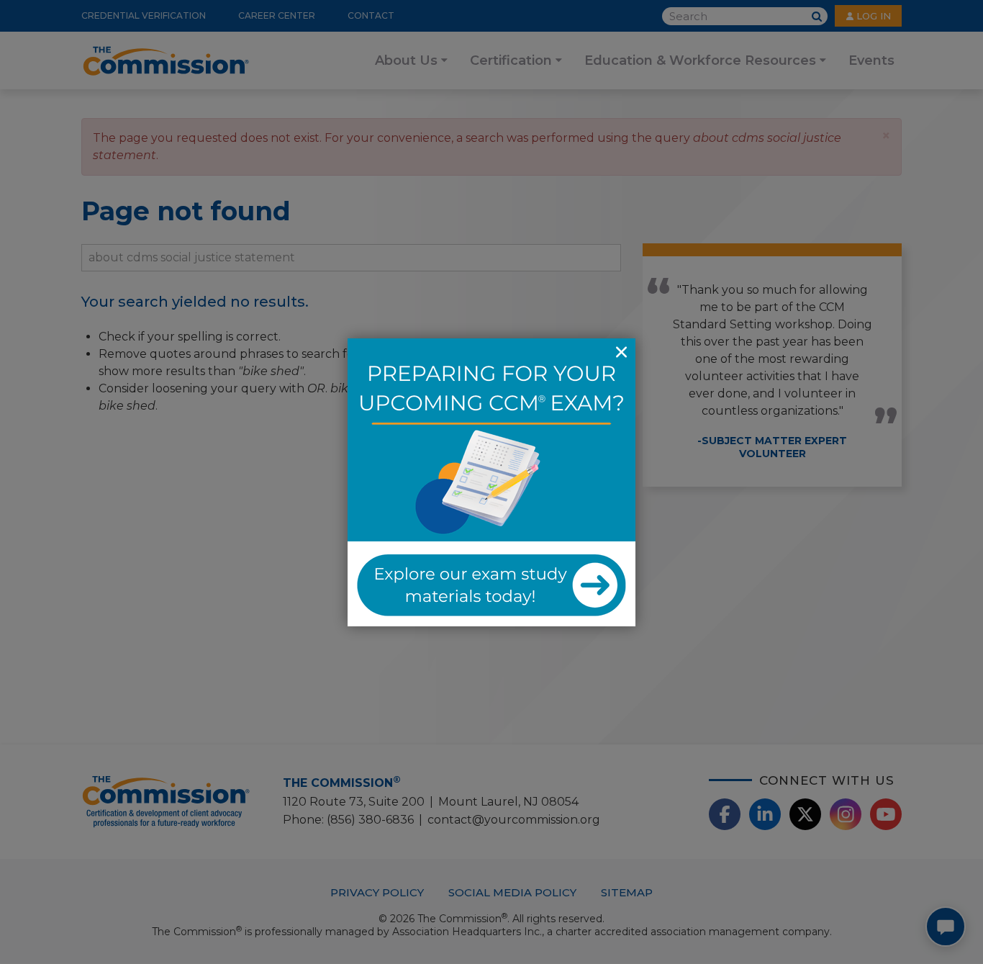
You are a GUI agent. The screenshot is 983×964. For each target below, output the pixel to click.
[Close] (621, 352)
